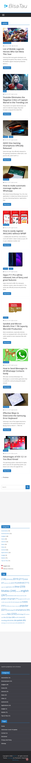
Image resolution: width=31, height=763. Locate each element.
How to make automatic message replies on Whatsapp (14, 188)
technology (21, 614)
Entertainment (7, 42)
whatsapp (4, 623)
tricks (13, 620)
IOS (12, 602)
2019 (18, 578)
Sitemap (3, 743)
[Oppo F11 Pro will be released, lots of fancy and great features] (15, 259)
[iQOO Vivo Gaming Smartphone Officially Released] (15, 128)
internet (7, 602)
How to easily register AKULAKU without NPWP (14, 232)
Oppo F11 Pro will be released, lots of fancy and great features (15, 277)
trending (5, 620)
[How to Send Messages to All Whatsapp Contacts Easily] (15, 355)
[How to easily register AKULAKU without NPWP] (15, 217)
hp (28, 599)
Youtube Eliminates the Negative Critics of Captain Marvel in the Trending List (15, 100)
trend (22, 617)
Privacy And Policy (6, 740)
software (4, 614)
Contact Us (4, 733)
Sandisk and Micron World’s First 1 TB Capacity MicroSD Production (15, 326)
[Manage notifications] (27, 759)
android (23, 582)
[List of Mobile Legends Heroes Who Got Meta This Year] (15, 35)
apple (3, 587)
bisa (20, 586)
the (5, 617)
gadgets (5, 599)
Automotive (4, 531)
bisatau (8, 590)
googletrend (22, 599)
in (2, 602)
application (10, 587)
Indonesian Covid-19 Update (9, 729)
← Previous (5, 477)
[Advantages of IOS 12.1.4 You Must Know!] (15, 443)
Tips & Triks (6, 179)
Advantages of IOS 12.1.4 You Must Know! (14, 458)
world (10, 623)
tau (12, 613)
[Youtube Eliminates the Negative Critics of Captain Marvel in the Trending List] (15, 82)
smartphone (23, 610)
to (17, 617)
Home (3, 539)
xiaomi (14, 623)
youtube (21, 623)
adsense (7, 583)
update (21, 620)
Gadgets (3, 536)
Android (5, 136)
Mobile (11, 136)
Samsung (11, 610)
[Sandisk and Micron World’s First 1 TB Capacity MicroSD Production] (15, 308)
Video (2, 547)
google (14, 599)
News (5, 91)
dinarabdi (15, 46)
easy (18, 591)
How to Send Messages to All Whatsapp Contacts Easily (15, 371)
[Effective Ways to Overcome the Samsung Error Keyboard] (15, 399)
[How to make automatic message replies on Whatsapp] (15, 172)
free (24, 595)
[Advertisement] (15, 507)
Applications (4, 552)
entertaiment (11, 595)
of (7, 606)
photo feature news (14, 606)
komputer (18, 602)
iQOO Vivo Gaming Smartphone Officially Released (13, 145)
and (14, 583)
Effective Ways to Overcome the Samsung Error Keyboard (14, 415)
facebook (19, 595)
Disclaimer (4, 736)
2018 (9, 579)
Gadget (3, 555)
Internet (6, 317)
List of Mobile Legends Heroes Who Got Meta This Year (13, 51)
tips (12, 617)
